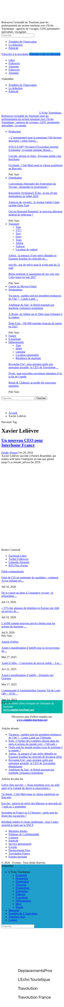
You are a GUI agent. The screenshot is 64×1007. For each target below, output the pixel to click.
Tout (18, 227)
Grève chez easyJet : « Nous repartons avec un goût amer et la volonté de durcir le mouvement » (30, 786)
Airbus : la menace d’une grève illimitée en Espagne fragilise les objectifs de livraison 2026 (35, 755)
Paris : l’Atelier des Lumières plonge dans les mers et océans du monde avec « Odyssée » (34, 742)
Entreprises (22, 891)
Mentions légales (18, 831)
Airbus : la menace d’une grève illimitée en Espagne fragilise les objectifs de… (33, 257)
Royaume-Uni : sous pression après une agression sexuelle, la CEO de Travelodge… (33, 366)
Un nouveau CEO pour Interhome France (22, 442)
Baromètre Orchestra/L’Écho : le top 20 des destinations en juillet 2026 (33, 194)
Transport (14, 223)
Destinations (15, 289)
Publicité (13, 48)
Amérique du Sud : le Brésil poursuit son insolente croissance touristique (31, 306)
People (19, 907)
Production (15, 131)
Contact (13, 919)
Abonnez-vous (17, 916)
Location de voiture (27, 249)
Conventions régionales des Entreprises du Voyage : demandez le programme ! (32, 185)
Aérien (19, 243)
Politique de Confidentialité (24, 834)
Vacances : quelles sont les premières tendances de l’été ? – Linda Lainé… (35, 297)
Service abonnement (20, 843)
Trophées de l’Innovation (23, 41)
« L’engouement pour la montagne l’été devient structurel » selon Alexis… (35, 139)
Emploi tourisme (18, 856)
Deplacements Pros (19, 850)
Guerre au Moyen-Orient (22, 286)
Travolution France (19, 853)
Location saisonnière (27, 354)
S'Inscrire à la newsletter (15, 54)
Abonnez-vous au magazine (44, 54)
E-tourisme (15, 338)
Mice (18, 903)
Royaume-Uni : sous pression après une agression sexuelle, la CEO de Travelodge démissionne (32, 763)
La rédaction (16, 44)
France (12, 335)
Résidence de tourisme (28, 358)
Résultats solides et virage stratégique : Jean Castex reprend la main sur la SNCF (29, 823)
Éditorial (20, 894)
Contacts (13, 837)
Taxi (18, 233)
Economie (21, 875)
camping (20, 351)
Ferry (19, 236)
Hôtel (19, 348)
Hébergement (16, 342)
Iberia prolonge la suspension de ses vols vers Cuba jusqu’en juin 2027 (34, 275)
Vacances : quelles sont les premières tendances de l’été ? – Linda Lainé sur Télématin (35, 736)
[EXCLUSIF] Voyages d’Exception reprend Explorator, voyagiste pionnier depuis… (33, 148)
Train (19, 239)
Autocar (20, 246)
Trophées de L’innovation (23, 913)
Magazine (14, 910)
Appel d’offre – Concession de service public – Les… (31, 663)
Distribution (15, 177)
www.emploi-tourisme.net (18, 709)
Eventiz (13, 847)
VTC (19, 230)
